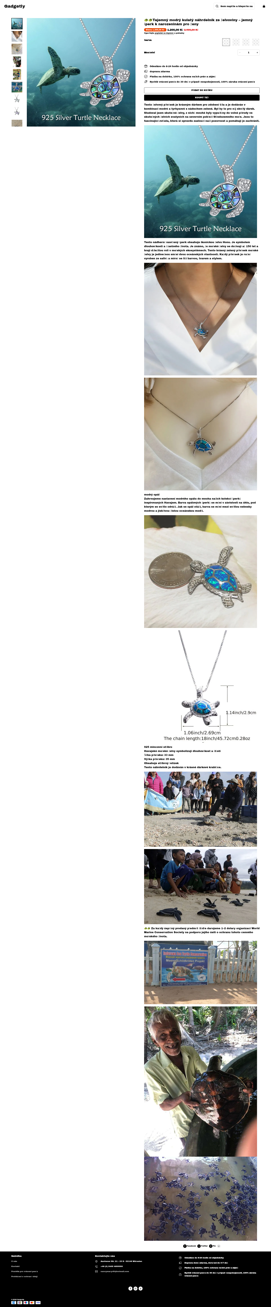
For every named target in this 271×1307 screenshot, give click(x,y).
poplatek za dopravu (164, 33)
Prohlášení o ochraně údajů (24, 1277)
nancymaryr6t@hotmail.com (115, 1271)
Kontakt (15, 1266)
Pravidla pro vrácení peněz (24, 1271)
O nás (14, 1261)
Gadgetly (20, 1299)
